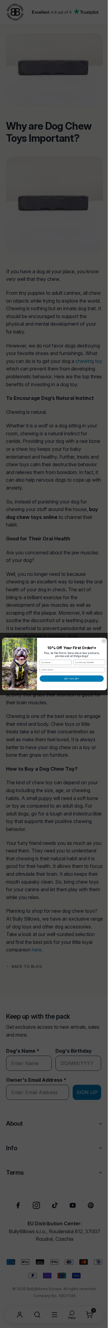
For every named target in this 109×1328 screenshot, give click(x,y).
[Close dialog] (102, 641)
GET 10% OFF (69, 678)
